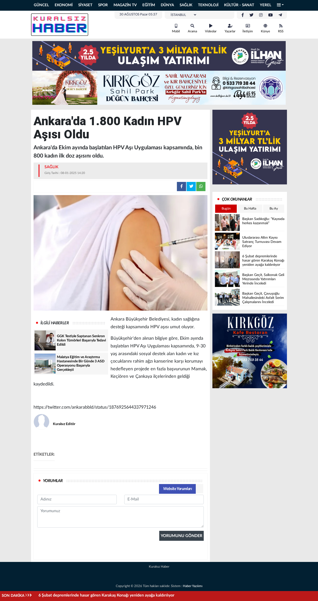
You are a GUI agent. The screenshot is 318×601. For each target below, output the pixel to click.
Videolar (211, 31)
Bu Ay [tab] (274, 208)
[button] (280, 5)
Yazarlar (230, 31)
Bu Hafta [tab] (250, 208)
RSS (280, 31)
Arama (192, 31)
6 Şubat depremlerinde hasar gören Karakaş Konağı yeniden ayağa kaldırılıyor (106, 595)
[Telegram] (280, 15)
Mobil (176, 31)
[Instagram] (261, 15)
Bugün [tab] (226, 208)
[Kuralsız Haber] (59, 24)
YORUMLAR (53, 481)
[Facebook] (242, 15)
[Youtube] (270, 15)
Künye (265, 31)
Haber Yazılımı (192, 586)
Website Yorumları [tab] (177, 489)
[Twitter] (251, 15)
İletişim (247, 31)
